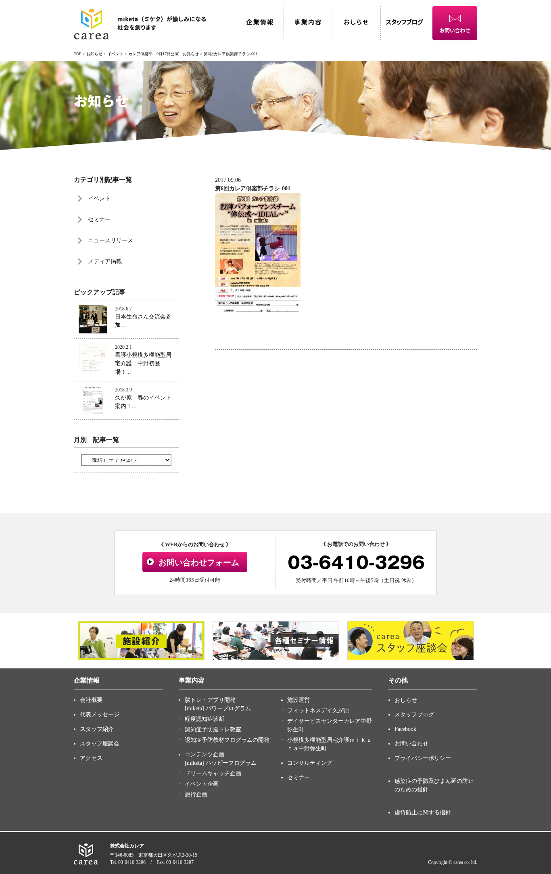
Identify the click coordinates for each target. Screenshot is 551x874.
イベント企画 (202, 784)
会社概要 (91, 700)
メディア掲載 (105, 261)
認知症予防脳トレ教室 (213, 729)
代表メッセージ (99, 715)
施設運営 (298, 700)
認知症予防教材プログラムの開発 (227, 740)
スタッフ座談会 (99, 744)
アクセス (91, 758)
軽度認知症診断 (204, 719)
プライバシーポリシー (422, 758)
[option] (141, 640)
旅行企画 (196, 794)
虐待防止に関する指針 (422, 812)
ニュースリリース (110, 240)
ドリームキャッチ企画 (213, 773)
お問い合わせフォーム (199, 562)
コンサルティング (309, 763)
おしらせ (405, 700)
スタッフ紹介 (97, 729)
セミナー (99, 219)
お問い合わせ (411, 744)
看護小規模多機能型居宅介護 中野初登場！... (143, 363)
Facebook (405, 729)
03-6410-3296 (356, 562)
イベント (99, 199)
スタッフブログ (414, 715)
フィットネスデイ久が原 (318, 711)
